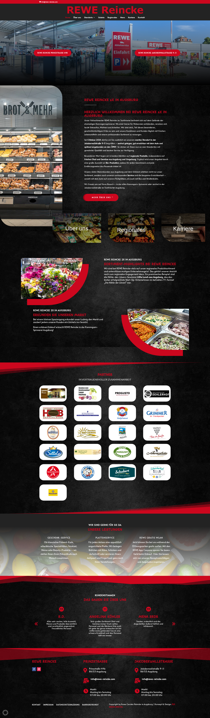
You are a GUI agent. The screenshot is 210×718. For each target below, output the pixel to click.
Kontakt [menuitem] (141, 18)
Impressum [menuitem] (48, 705)
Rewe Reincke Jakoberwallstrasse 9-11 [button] (157, 53)
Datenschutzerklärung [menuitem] (68, 705)
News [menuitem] (122, 18)
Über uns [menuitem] (77, 18)
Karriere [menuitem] (131, 18)
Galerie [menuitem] (101, 18)
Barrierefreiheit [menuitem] (90, 705)
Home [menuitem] (67, 18)
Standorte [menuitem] (88, 18)
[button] (105, 9)
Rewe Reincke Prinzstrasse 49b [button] (52, 53)
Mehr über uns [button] (101, 197)
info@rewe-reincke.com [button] (103, 678)
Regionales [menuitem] (112, 18)
